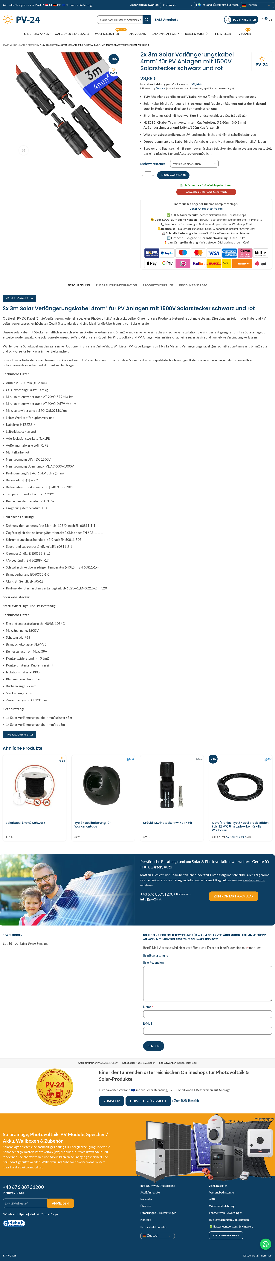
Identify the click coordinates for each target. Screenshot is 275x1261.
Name (148, 1007)
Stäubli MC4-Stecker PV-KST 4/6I (167, 823)
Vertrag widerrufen (226, 1235)
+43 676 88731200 (156, 894)
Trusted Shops (49, 1214)
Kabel (180, 1062)
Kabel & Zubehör (28, 45)
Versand (161, 88)
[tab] (79, 283)
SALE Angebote (166, 20)
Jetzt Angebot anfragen (206, 208)
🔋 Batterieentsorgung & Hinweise (231, 1226)
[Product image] (103, 786)
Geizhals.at (9, 1214)
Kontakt (145, 1219)
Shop (14, 45)
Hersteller (146, 1199)
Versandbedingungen (222, 1192)
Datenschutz (250, 1255)
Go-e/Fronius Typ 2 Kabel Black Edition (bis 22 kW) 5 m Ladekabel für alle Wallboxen (240, 826)
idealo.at (34, 1214)
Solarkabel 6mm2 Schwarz (25, 823)
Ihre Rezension (154, 962)
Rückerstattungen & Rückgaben (229, 1219)
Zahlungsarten (218, 1185)
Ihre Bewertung (155, 955)
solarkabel (191, 1062)
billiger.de (22, 1214)
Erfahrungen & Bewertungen (158, 1212)
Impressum (266, 1255)
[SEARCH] (147, 19)
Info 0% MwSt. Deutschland (157, 1185)
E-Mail (148, 1023)
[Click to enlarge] (23, 150)
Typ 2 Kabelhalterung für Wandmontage (92, 824)
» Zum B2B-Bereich (185, 1101)
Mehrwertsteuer (152, 164)
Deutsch (251, 4)
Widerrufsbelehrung (222, 1206)
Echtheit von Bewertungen (225, 1212)
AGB (212, 1199)
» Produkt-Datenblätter (19, 298)
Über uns (145, 1206)
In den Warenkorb (173, 175)
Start (6, 45)
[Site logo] (21, 19)
